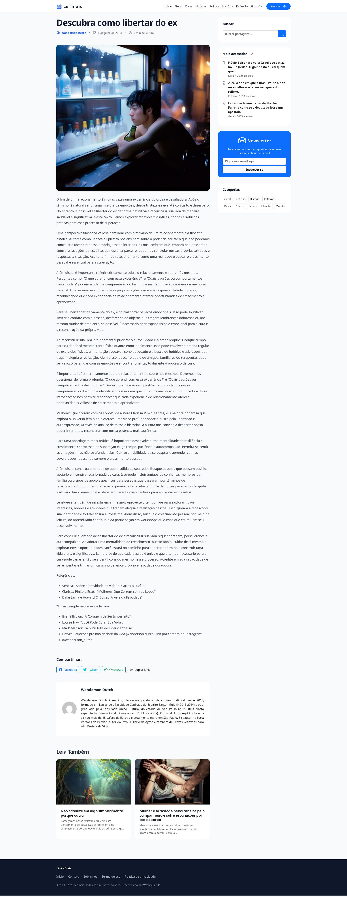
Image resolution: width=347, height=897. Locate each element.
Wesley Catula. (152, 885)
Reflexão (242, 6)
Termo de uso (111, 877)
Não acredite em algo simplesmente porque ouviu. (92, 813)
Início (60, 877)
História (227, 6)
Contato (73, 877)
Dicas (189, 6)
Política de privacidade (140, 877)
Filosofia (256, 6)
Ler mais (72, 6)
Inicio (168, 6)
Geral (178, 6)
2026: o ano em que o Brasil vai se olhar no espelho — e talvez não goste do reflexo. (256, 87)
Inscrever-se (254, 170)
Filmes (253, 206)
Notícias (201, 6)
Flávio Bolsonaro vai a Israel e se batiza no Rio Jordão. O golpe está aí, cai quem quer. (256, 67)
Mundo (280, 206)
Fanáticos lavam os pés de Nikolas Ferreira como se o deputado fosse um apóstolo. (255, 107)
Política (214, 6)
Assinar (276, 6)
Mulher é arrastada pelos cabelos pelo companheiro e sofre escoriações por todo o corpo (172, 815)
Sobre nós (90, 877)
